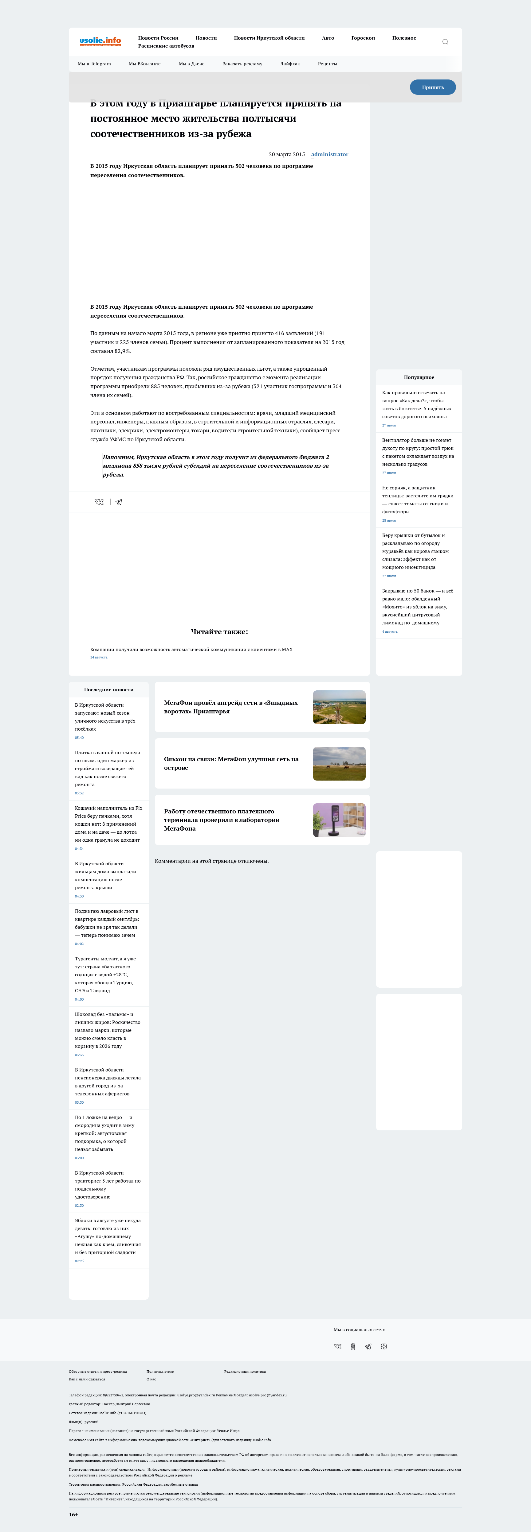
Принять (433, 87)
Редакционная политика (245, 1371)
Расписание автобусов (166, 46)
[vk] (99, 502)
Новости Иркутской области (269, 38)
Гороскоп (363, 38)
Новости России (158, 38)
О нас (151, 1379)
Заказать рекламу (243, 64)
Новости (206, 38)
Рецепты (327, 64)
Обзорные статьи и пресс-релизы (98, 1371)
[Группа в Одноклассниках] (353, 1346)
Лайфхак (290, 64)
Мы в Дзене (192, 64)
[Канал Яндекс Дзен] (383, 1346)
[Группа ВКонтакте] (337, 1346)
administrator (329, 154)
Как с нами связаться (87, 1379)
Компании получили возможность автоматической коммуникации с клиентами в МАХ (191, 652)
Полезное (404, 38)
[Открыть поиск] (445, 42)
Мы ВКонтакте (145, 64)
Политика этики (160, 1371)
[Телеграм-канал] (368, 1346)
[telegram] (121, 502)
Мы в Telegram (94, 64)
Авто (328, 38)
